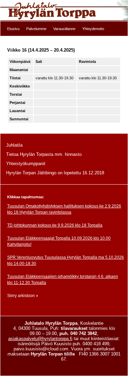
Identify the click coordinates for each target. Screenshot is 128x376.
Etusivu (13, 29)
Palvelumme (36, 29)
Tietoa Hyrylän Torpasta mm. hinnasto (44, 154)
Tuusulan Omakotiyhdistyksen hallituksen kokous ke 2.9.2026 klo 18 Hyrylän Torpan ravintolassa (64, 209)
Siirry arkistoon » (22, 295)
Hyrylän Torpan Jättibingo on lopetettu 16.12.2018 (55, 172)
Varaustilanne (64, 29)
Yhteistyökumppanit (25, 163)
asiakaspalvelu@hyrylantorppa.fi (40, 338)
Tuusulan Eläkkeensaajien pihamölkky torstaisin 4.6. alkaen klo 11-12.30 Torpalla (62, 279)
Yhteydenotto (93, 29)
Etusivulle (64, 11)
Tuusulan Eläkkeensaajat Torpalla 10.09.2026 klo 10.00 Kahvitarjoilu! (59, 241)
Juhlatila (14, 145)
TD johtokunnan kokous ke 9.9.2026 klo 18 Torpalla (54, 225)
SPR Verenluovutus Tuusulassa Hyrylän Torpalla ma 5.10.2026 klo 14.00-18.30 (65, 260)
